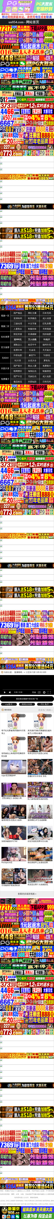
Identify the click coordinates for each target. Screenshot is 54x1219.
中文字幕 (32, 323)
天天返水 (47, 350)
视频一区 (5, 316)
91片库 (18, 360)
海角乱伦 (32, 371)
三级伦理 (18, 323)
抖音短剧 (18, 355)
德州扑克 (47, 345)
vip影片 (9, 704)
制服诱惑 (47, 371)
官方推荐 (5, 347)
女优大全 (32, 360)
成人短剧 (47, 376)
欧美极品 (32, 318)
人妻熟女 (18, 329)
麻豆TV (32, 355)
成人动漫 (47, 318)
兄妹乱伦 (32, 376)
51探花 (47, 355)
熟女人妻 (32, 366)
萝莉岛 (47, 360)
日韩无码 (47, 382)
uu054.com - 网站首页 (24, 22)
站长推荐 (5, 337)
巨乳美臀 (47, 323)
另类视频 (47, 329)
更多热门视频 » (45, 710)
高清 (34, 692)
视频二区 (5, 326)
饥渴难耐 (32, 334)
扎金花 (32, 350)
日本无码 (47, 313)
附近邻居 (18, 334)
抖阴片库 (5, 368)
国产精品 (18, 313)
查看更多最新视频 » (27, 894)
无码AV (5, 358)
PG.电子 (45, 704)
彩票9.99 (18, 350)
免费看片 (5, 379)
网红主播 (32, 313)
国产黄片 (18, 366)
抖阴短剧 (32, 382)
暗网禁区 (18, 371)
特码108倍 (27, 704)
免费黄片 (47, 366)
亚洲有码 (18, 318)
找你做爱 (47, 334)
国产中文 (18, 376)
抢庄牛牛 (32, 345)
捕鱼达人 (18, 345)
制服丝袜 (32, 329)
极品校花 (18, 382)
